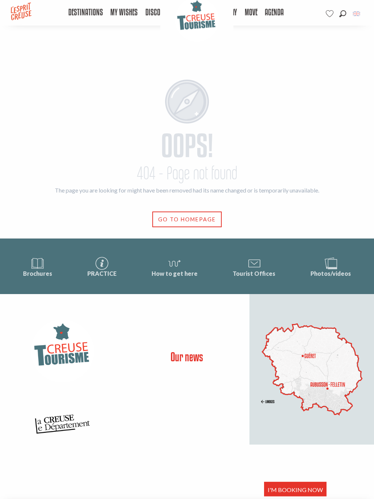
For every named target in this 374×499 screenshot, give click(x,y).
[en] (357, 14)
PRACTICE (102, 273)
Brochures (37, 273)
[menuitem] (85, 13)
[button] (342, 13)
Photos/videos (330, 273)
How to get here (175, 273)
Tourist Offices (254, 273)
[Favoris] (330, 13)
